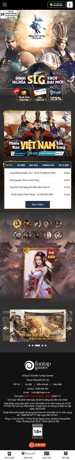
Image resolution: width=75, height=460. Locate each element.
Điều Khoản (42, 384)
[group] (37, 133)
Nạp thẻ (47, 458)
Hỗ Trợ (16, 384)
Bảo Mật (57, 384)
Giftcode (9, 458)
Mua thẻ (28, 458)
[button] (69, 133)
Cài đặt (28, 384)
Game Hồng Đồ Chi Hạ (38, 380)
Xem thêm (38, 204)
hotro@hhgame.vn (41, 392)
